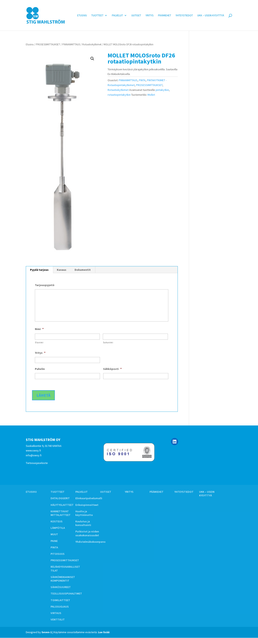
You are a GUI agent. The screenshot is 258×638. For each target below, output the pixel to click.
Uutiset (136, 15)
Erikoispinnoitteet (86, 505)
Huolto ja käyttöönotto (84, 513)
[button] (92, 58)
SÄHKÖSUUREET (61, 587)
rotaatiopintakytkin (119, 94)
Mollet (151, 94)
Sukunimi (108, 342)
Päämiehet (164, 15)
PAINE (54, 541)
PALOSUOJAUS (60, 606)
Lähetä (43, 395)
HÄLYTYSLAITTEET (62, 505)
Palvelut (117, 15)
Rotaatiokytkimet (91, 44)
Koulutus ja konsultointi (83, 523)
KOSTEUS (56, 521)
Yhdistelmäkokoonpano (90, 542)
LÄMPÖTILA (58, 528)
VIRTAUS (56, 613)
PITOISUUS (57, 554)
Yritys (150, 15)
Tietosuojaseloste (37, 463)
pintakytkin (162, 90)
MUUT (54, 534)
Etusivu (82, 15)
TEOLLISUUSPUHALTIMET (66, 593)
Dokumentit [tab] (83, 270)
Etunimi (39, 342)
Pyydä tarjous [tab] (39, 270)
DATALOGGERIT (60, 498)
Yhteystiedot (184, 15)
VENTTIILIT (58, 619)
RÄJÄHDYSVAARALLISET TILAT (65, 568)
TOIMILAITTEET (60, 600)
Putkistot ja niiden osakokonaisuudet (87, 533)
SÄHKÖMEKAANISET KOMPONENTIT (63, 578)
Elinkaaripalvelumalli (88, 498)
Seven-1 (47, 632)
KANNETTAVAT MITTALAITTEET (61, 513)
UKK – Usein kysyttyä (210, 15)
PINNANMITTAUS (71, 44)
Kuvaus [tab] (61, 270)
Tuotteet (97, 15)
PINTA (142, 80)
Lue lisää (103, 632)
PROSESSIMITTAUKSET (48, 44)
